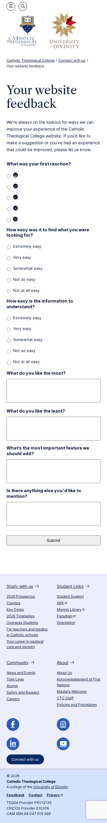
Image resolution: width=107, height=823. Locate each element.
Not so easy (24, 279)
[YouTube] (63, 743)
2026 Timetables (20, 616)
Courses (13, 603)
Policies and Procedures (77, 705)
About (62, 662)
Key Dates (15, 609)
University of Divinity (50, 787)
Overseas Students (22, 623)
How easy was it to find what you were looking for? (48, 232)
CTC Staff (65, 698)
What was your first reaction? (39, 163)
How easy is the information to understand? (40, 303)
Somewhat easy (28, 268)
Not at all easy (26, 290)
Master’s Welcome (71, 691)
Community (18, 662)
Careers (13, 699)
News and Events (21, 673)
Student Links (70, 586)
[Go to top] (97, 813)
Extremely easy (27, 246)
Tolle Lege (15, 679)
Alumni (12, 686)
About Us (64, 673)
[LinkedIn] (13, 743)
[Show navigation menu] (11, 6)
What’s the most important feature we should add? (48, 450)
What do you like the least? (36, 410)
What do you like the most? (36, 373)
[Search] (22, 6)
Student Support (70, 596)
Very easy (22, 257)
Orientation (66, 623)
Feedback (15, 795)
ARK (60, 603)
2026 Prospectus (21, 596)
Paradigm (65, 616)
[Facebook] (13, 724)
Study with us (20, 586)
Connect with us (25, 759)
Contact (35, 795)
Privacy (53, 795)
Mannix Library (69, 609)
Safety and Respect (23, 692)
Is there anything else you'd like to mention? (44, 493)
